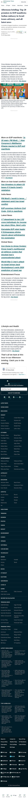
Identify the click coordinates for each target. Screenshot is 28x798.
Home (2, 5)
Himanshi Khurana (18, 616)
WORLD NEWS (4, 413)
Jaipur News (17, 449)
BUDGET (3, 535)
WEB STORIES (4, 515)
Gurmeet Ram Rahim (6, 616)
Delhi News (3, 447)
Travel (15, 509)
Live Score (3, 426)
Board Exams (17, 488)
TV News (16, 472)
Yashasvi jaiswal (17, 619)
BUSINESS (3, 523)
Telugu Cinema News (6, 472)
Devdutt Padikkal (5, 429)
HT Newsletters (22, 748)
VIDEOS (3, 531)
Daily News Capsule (6, 395)
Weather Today (13, 748)
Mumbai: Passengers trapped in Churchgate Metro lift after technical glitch (20, 658)
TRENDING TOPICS (5, 632)
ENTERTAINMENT (5, 464)
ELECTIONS (4, 583)
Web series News (5, 475)
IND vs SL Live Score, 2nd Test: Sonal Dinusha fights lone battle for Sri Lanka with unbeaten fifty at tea (7, 736)
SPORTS (3, 563)
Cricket (13, 5)
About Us (3, 745)
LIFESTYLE (3, 498)
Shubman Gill (17, 426)
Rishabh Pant (17, 432)
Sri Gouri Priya (4, 626)
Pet (1, 511)
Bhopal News (17, 441)
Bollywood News (5, 467)
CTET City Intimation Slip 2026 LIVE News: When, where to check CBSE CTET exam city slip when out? (20, 715)
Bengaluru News (5, 441)
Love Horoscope (5, 628)
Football (16, 565)
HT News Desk (6, 35)
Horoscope (3, 482)
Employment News (18, 491)
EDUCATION (4, 486)
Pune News (16, 457)
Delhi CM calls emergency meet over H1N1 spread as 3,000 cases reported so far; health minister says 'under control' (7, 660)
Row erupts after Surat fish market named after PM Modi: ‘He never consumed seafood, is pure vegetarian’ (7, 679)
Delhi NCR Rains (5, 611)
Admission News (5, 488)
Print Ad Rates (13, 750)
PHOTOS (3, 527)
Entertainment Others (19, 475)
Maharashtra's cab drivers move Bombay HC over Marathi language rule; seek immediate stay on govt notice (7, 670)
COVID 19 (3, 591)
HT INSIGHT (4, 579)
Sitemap (3, 753)
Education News (18, 494)
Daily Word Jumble (5, 600)
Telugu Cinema (17, 641)
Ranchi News (4, 460)
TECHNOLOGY (4, 559)
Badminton (3, 565)
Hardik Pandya (17, 429)
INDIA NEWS (4, 417)
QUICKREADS (4, 587)
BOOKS (3, 575)
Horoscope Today (18, 628)
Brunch (16, 500)
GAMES (3, 595)
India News (20, 5)
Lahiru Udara (17, 434)
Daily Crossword (18, 597)
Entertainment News (6, 643)
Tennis (15, 568)
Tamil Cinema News (18, 470)
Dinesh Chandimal (5, 434)
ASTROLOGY (4, 479)
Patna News (4, 457)
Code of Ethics (22, 750)
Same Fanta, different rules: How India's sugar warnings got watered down (20, 688)
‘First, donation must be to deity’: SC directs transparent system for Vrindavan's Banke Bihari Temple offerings (20, 700)
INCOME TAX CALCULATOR (8, 604)
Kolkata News (4, 452)
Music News (4, 470)
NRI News (3, 649)
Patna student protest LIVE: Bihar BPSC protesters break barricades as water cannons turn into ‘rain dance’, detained (7, 699)
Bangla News (17, 643)
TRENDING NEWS (5, 608)
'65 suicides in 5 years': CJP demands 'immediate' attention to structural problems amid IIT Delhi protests (7, 689)
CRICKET (3, 421)
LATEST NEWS (4, 409)
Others (2, 571)
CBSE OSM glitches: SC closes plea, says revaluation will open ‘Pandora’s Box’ (20, 678)
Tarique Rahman (18, 613)
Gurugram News (18, 447)
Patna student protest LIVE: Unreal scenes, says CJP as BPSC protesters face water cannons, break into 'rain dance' (7, 715)
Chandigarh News (5, 444)
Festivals (16, 503)
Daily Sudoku (4, 597)
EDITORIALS (4, 551)
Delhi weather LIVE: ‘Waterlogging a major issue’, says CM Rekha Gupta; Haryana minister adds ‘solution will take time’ (7, 725)
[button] (2, 2)
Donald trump (4, 613)
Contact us (12, 745)
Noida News (17, 455)
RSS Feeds (12, 753)
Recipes (16, 506)
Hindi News (17, 646)
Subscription (4, 750)
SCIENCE (3, 543)
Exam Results (4, 494)
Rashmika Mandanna (6, 619)
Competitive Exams (5, 491)
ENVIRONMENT (5, 539)
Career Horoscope (18, 626)
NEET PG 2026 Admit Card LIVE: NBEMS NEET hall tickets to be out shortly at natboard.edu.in (20, 724)
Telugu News (4, 646)
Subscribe (23, 2)
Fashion (2, 503)
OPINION (3, 547)
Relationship (4, 509)
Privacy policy (4, 748)
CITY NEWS (4, 438)
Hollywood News (18, 467)
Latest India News (7, 654)
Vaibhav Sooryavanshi (6, 622)
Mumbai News (4, 455)
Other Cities (17, 460)
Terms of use (22, 745)
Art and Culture (4, 500)
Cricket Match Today (19, 424)
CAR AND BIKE (4, 555)
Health (2, 506)
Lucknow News (17, 452)
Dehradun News (18, 444)
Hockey (2, 568)
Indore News (4, 449)
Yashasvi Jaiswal (4, 432)
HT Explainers (17, 649)
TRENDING (3, 519)
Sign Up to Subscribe (14, 399)
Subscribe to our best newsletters (14, 391)
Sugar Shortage (17, 611)
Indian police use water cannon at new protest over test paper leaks (20, 668)
